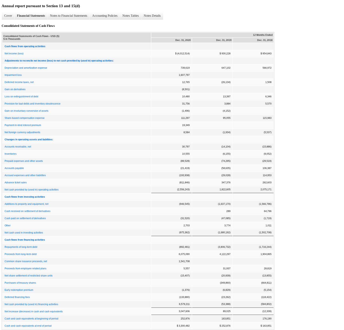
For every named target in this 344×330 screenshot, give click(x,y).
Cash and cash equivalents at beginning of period (31, 318)
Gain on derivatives (15, 89)
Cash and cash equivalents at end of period (28, 326)
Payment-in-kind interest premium (23, 125)
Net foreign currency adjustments (22, 132)
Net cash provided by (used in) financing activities (31, 304)
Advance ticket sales (16, 182)
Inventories (11, 154)
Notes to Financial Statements (68, 15)
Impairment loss (13, 75)
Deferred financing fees (17, 297)
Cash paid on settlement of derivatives (25, 218)
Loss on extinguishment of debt (21, 96)
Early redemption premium (19, 290)
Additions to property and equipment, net (26, 204)
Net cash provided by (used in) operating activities (32, 189)
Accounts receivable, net (18, 146)
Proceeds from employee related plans (25, 268)
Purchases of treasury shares (20, 283)
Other (8, 225)
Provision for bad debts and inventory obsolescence (33, 104)
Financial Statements (31, 15)
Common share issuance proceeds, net (26, 261)
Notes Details (152, 15)
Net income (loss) (14, 53)
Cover (8, 15)
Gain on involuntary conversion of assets (26, 111)
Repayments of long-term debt (21, 247)
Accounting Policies (104, 15)
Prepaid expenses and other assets (24, 161)
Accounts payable (14, 168)
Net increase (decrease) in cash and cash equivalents (34, 311)
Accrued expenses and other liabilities (25, 175)
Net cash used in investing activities (24, 232)
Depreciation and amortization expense (26, 68)
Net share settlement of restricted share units (29, 275)
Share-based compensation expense (25, 118)
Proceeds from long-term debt (21, 254)
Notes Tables (130, 15)
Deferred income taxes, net (19, 82)
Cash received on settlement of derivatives (27, 211)
